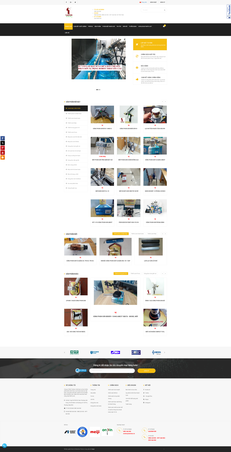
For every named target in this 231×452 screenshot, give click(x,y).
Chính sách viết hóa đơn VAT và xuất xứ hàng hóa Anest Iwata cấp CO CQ (115, 410)
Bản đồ (125, 26)
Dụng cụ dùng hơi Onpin (74, 155)
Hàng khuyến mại (72, 188)
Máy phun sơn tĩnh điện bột (75, 137)
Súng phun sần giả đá (73, 160)
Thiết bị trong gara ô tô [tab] (121, 273)
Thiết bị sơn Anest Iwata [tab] (137, 233)
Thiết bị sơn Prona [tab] (135, 273)
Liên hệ (67, 32)
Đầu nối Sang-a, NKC (73, 174)
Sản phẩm (97, 26)
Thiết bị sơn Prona (72, 132)
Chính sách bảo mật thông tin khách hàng (115, 403)
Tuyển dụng (133, 26)
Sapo (93, 449)
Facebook (147, 389)
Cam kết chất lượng (80, 26)
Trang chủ (68, 26)
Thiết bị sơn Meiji (72, 123)
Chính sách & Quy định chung (114, 397)
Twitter (147, 393)
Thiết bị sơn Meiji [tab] (152, 233)
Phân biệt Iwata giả (109, 26)
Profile (90, 26)
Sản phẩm (93, 393)
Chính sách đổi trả (112, 393)
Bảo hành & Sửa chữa (131, 389)
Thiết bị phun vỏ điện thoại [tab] (120, 233)
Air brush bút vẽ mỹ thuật (74, 151)
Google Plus (149, 396)
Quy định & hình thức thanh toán (133, 394)
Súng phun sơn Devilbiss (74, 178)
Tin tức (119, 26)
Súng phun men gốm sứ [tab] (150, 273)
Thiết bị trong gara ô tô (74, 127)
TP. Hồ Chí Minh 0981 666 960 (73, 408)
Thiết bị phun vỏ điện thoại (74, 113)
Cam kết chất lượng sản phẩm (132, 400)
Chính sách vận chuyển (114, 389)
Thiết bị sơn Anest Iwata (74, 118)
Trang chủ (93, 389)
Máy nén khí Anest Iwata (74, 169)
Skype (146, 399)
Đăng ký (162, 2)
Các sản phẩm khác (73, 183)
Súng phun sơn (94, 402)
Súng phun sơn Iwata (96, 406)
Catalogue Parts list (145, 26)
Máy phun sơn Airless (73, 141)
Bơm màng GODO (72, 165)
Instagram (147, 402)
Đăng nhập (153, 2)
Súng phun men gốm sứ (74, 146)
